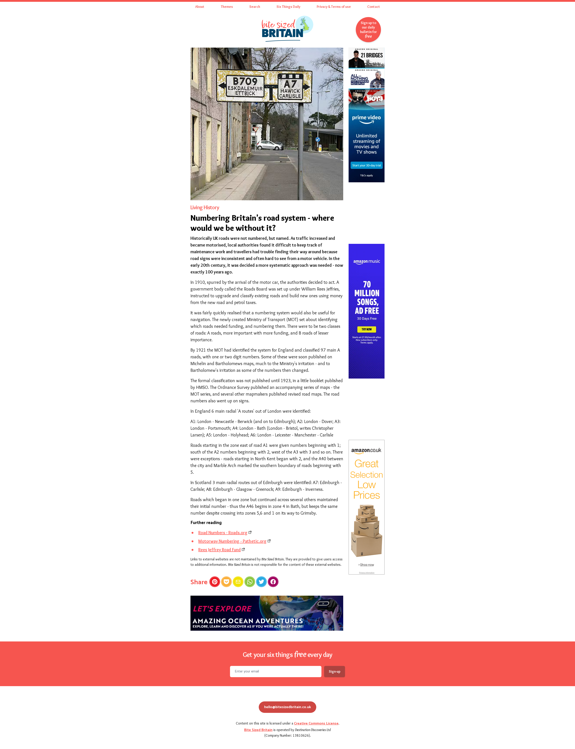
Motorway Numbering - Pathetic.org (232, 541)
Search (254, 6)
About (199, 6)
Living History (204, 207)
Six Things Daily (288, 6)
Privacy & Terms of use (334, 6)
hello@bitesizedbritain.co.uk (287, 707)
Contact (373, 6)
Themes (227, 6)
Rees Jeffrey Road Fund (219, 549)
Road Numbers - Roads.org (223, 532)
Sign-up (334, 671)
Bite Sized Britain (258, 730)
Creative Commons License (316, 723)
